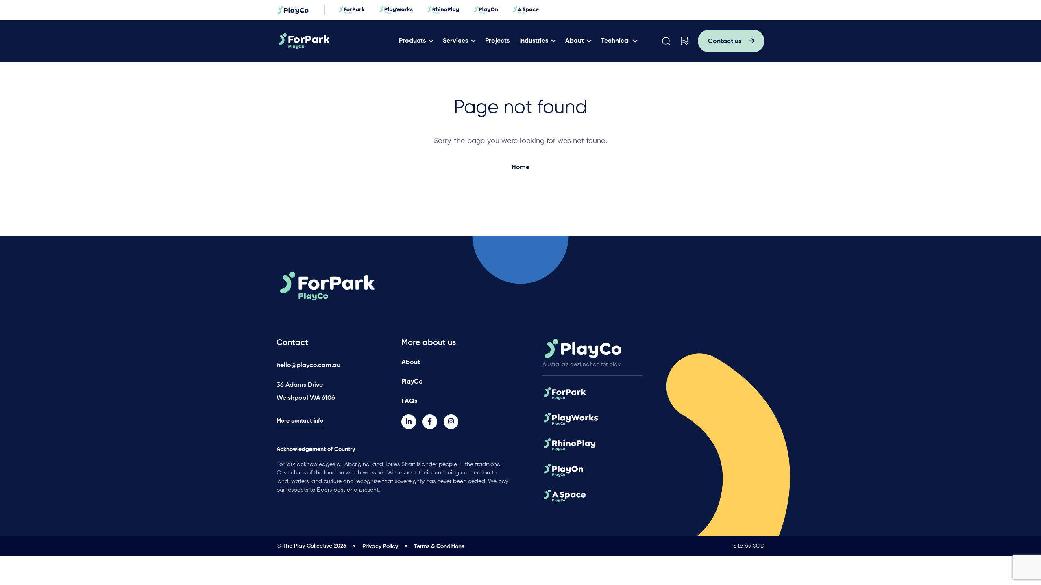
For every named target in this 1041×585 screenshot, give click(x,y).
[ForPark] (335, 41)
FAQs (409, 401)
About (574, 41)
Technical (615, 41)
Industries (533, 41)
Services (455, 41)
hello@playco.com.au (308, 365)
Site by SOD (748, 546)
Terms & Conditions (439, 546)
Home (520, 167)
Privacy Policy (380, 546)
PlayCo (412, 382)
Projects (497, 41)
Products (412, 41)
